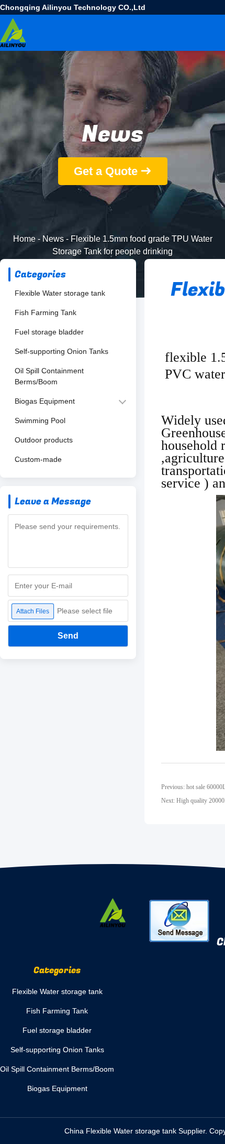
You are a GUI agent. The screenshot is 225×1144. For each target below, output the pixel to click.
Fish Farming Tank (45, 312)
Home (24, 238)
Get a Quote (106, 171)
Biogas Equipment (45, 401)
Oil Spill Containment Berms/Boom (49, 376)
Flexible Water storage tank (60, 293)
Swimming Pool (40, 420)
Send (68, 635)
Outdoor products (44, 440)
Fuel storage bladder (49, 332)
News (53, 238)
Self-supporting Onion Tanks (61, 351)
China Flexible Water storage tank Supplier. (136, 1131)
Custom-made (38, 459)
